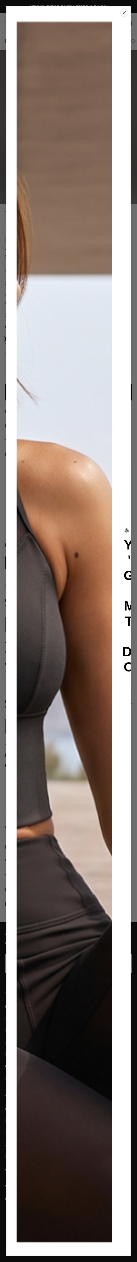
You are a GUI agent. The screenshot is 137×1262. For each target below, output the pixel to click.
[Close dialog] (124, 13)
